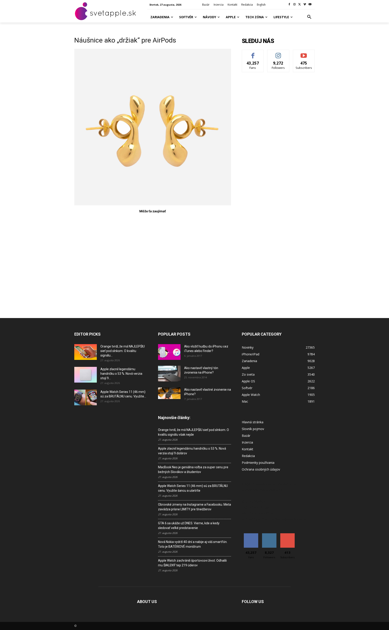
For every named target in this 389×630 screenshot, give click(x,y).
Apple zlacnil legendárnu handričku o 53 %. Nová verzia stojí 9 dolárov (192, 451)
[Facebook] (289, 4)
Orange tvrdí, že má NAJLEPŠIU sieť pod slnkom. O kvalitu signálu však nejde (193, 432)
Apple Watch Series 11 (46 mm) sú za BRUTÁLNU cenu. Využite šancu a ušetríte (193, 488)
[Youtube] (309, 4)
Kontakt (247, 449)
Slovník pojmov (253, 429)
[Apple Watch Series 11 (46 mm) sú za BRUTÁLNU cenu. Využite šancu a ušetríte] (85, 397)
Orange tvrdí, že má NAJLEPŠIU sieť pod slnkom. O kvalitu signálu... (122, 351)
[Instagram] (294, 4)
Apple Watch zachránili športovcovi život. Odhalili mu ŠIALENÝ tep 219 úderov (192, 563)
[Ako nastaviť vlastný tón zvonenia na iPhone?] (169, 373)
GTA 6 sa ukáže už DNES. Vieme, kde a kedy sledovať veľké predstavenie (188, 525)
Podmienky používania (258, 462)
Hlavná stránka (252, 422)
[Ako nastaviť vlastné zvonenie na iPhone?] (169, 393)
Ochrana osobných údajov (261, 469)
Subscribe (304, 53)
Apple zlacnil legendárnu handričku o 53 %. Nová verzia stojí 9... (121, 373)
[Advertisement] (152, 260)
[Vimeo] (304, 4)
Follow (278, 53)
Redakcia (248, 456)
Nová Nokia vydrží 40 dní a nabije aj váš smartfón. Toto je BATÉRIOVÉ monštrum (192, 544)
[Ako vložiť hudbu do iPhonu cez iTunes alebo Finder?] (169, 352)
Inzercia (247, 442)
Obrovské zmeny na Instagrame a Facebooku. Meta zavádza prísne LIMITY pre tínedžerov (194, 507)
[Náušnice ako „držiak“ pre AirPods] (152, 204)
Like (253, 53)
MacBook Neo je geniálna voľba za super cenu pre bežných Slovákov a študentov (193, 469)
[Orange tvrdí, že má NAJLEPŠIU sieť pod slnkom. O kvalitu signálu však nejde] (85, 352)
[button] (309, 17)
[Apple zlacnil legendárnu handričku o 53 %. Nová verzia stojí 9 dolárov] (85, 375)
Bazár (246, 435)
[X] (299, 4)
